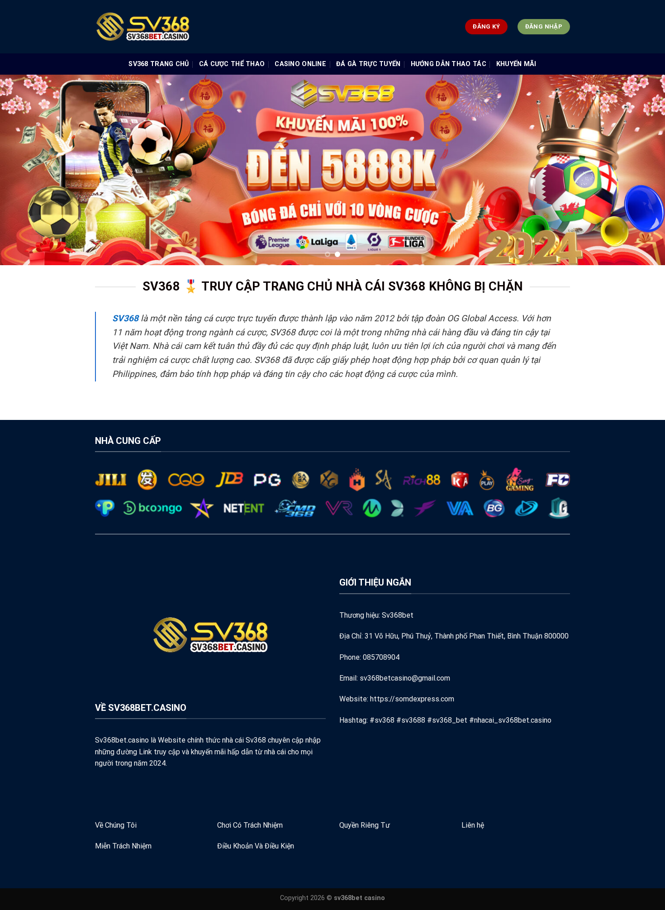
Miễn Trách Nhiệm (123, 846)
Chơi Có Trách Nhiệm (250, 825)
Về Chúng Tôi (116, 825)
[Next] (640, 170)
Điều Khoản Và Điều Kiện (255, 846)
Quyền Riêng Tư (364, 825)
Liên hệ (472, 825)
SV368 (125, 318)
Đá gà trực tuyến (368, 64)
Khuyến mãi (516, 64)
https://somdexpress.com (412, 699)
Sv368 (256, 740)
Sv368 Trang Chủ (158, 64)
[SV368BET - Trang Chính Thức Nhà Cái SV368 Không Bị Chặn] (204, 26)
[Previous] (25, 170)
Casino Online (300, 64)
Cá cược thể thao (232, 64)
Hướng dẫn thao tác (448, 64)
